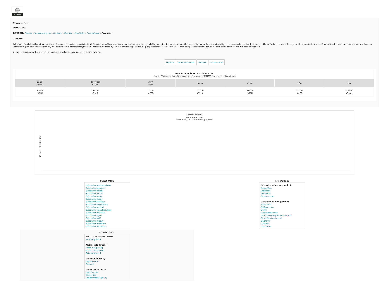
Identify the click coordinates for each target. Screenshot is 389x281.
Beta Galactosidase (186, 62)
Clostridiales (79, 33)
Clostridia (68, 33)
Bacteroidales (266, 188)
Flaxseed (90, 264)
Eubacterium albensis (94, 190)
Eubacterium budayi (94, 199)
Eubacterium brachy (94, 196)
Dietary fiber (91, 275)
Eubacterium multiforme (96, 223)
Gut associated (216, 62)
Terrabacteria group (42, 33)
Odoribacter (266, 193)
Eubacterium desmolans (95, 212)
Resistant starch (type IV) (96, 277)
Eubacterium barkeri (94, 193)
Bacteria (28, 33)
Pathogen (202, 62)
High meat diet (92, 261)
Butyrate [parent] (93, 253)
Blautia (264, 210)
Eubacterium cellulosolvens (97, 204)
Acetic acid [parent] (94, 247)
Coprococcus (266, 226)
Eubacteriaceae (93, 33)
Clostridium (265, 221)
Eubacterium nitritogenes (96, 226)
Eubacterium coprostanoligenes (98, 210)
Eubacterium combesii (95, 207)
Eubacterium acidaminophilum (98, 185)
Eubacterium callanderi (95, 201)
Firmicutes (57, 33)
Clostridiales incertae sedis (271, 218)
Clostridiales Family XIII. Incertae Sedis (276, 215)
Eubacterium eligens (94, 215)
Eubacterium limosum (94, 221)
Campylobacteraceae (269, 212)
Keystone (170, 62)
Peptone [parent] (93, 239)
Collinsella (265, 223)
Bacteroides (265, 190)
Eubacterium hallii (93, 218)
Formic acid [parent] (94, 250)
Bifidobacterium (267, 207)
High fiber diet (92, 272)
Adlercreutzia (266, 204)
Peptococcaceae (267, 196)
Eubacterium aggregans (95, 188)
